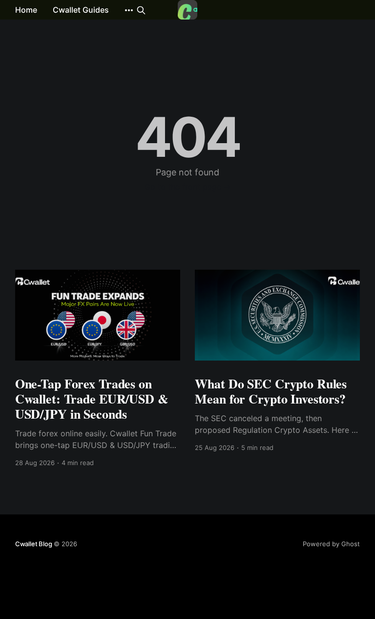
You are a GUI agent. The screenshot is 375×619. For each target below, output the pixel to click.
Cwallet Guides (81, 10)
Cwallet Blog (33, 544)
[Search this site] (141, 10)
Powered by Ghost (331, 544)
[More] (129, 10)
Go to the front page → (188, 187)
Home (26, 10)
